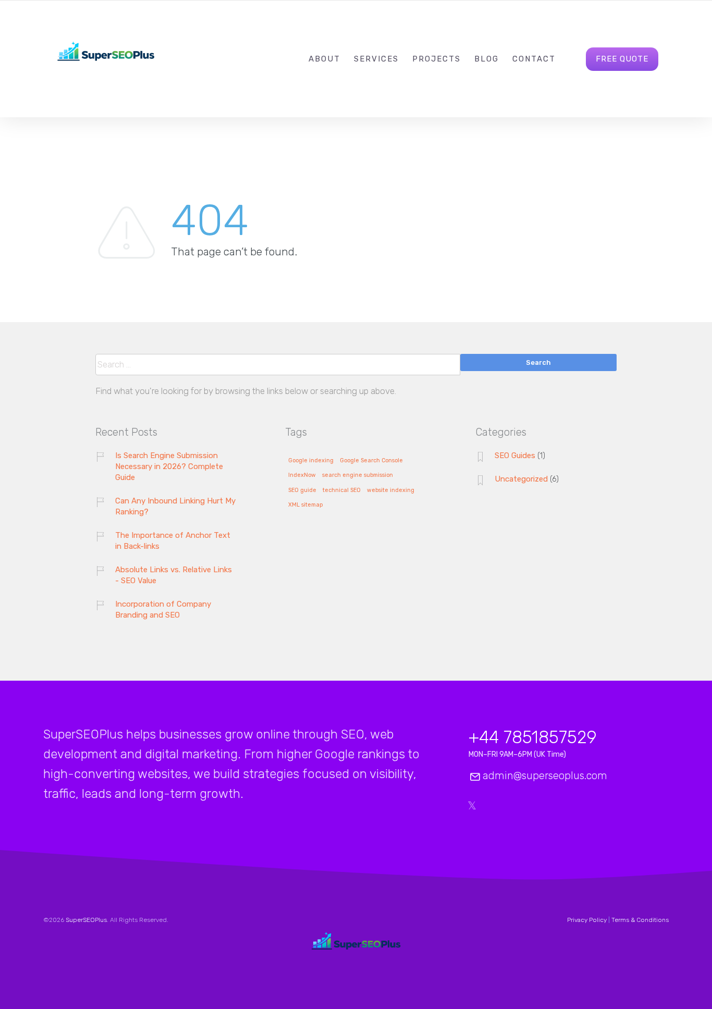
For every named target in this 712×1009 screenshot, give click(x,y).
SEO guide (302, 490)
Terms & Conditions (640, 920)
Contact (534, 59)
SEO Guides (515, 455)
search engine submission (357, 475)
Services (376, 59)
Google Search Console (371, 461)
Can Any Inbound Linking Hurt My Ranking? (175, 506)
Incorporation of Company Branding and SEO (163, 609)
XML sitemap (305, 505)
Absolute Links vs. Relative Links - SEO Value (173, 575)
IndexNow (302, 475)
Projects (436, 59)
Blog (486, 59)
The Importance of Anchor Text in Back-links (172, 541)
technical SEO (342, 490)
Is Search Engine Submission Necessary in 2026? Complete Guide (169, 466)
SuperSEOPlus (86, 920)
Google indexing (311, 461)
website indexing (390, 490)
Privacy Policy (587, 920)
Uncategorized (521, 479)
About (324, 59)
